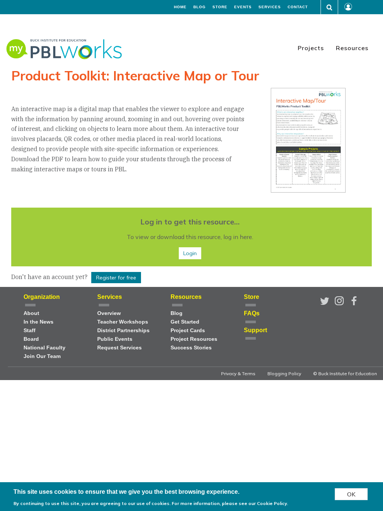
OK (351, 494)
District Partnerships (123, 330)
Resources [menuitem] (352, 48)
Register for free (116, 277)
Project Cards (188, 330)
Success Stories (191, 348)
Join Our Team (42, 356)
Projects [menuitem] (311, 48)
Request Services (119, 348)
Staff (30, 330)
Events (243, 7)
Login (190, 253)
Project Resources (194, 339)
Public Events (114, 339)
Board (31, 339)
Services (269, 7)
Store (219, 7)
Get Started (185, 322)
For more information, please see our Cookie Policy (229, 503)
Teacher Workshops (122, 322)
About (31, 313)
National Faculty (44, 348)
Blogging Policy (284, 373)
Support (255, 330)
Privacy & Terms (238, 373)
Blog (199, 7)
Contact (298, 7)
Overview (109, 313)
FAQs (252, 313)
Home (180, 7)
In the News (38, 322)
